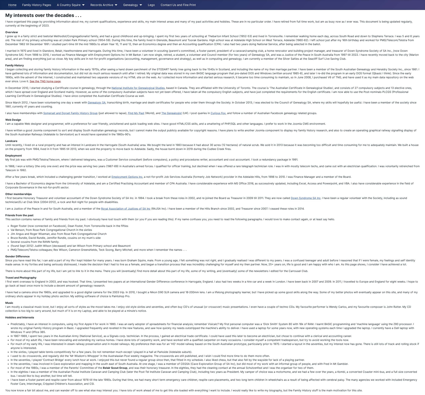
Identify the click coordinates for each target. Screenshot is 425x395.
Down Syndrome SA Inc (306, 198)
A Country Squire (69, 5)
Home (12, 5)
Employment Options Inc (127, 176)
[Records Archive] (115, 5)
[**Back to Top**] (420, 390)
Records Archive (101, 5)
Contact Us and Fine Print (178, 5)
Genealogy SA (97, 102)
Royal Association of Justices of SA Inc (125, 208)
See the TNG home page (45, 81)
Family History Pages (36, 5)
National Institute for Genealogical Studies (138, 88)
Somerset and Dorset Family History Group (70, 113)
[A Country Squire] (83, 5)
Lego (151, 5)
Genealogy (130, 5)
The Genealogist (171, 113)
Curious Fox (218, 113)
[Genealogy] (140, 5)
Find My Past (136, 113)
